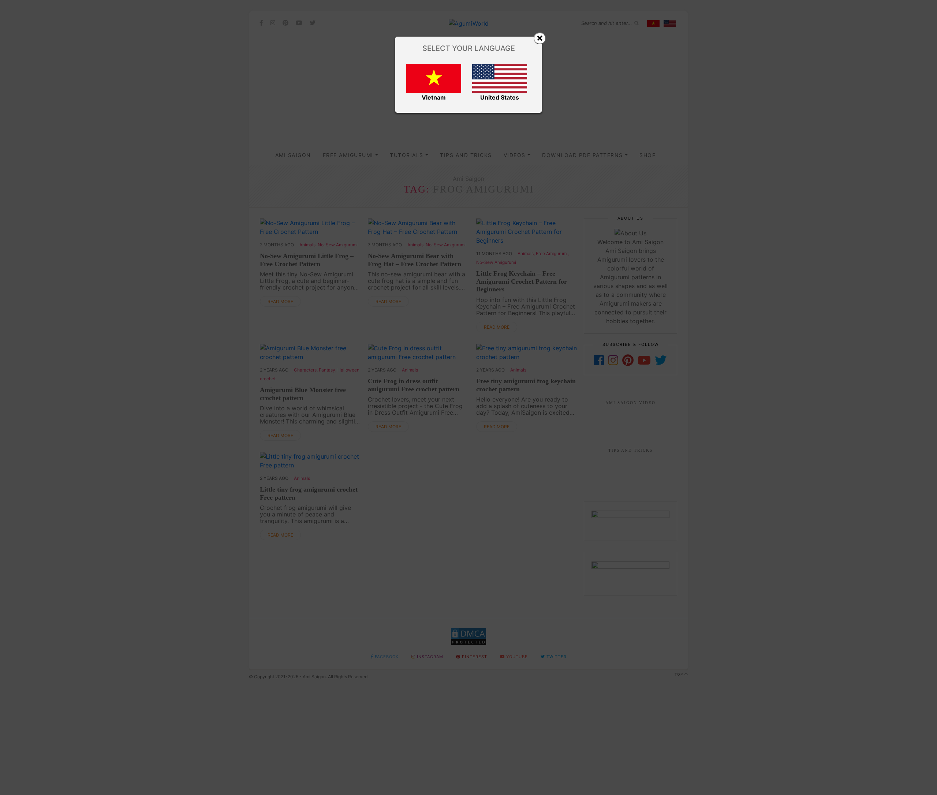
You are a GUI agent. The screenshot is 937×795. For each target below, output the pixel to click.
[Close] (540, 38)
